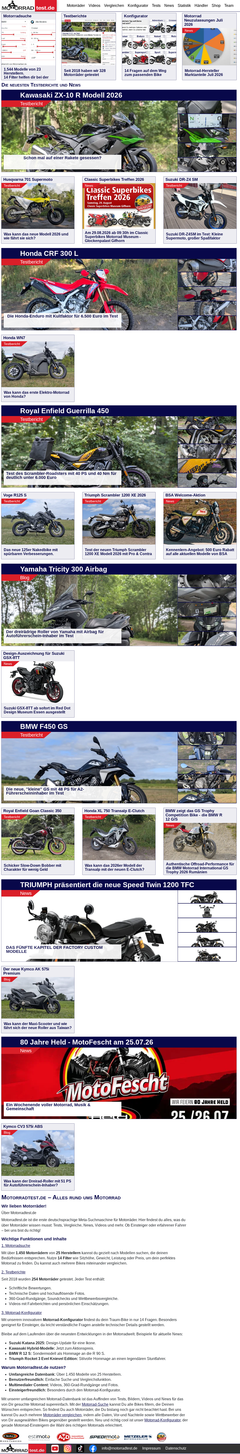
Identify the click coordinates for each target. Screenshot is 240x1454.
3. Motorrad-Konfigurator (21, 1313)
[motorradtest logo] (23, 1448)
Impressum (151, 1448)
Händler (201, 6)
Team (228, 6)
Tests (156, 6)
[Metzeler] (138, 1437)
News (169, 6)
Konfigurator (138, 6)
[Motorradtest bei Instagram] (67, 1448)
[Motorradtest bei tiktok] (80, 1448)
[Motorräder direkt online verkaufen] (39, 1437)
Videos (94, 6)
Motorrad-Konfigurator (162, 1420)
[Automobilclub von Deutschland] (71, 1437)
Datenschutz (175, 1448)
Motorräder (76, 6)
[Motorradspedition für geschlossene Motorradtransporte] (104, 1437)
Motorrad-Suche (95, 1404)
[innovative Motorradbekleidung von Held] (11, 1437)
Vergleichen (114, 6)
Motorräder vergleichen (62, 1415)
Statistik (184, 6)
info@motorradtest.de (119, 1448)
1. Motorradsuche (15, 1246)
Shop (216, 6)
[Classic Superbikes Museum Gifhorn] (161, 1437)
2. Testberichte (13, 1272)
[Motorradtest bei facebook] (93, 1448)
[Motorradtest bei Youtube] (55, 1448)
